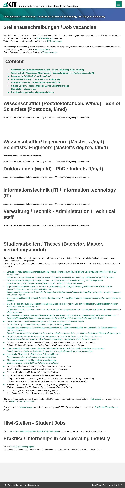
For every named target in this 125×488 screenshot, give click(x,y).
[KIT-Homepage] (10, 4)
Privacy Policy (102, 485)
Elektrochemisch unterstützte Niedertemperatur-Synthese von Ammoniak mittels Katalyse (45, 321)
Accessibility (113, 485)
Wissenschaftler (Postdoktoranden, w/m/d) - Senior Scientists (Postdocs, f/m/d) (47, 70)
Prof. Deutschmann (45, 38)
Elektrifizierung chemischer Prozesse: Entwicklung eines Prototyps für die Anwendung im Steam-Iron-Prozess (54, 336)
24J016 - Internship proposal (22, 447)
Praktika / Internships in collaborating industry (32, 92)
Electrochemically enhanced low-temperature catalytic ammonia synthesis (39, 324)
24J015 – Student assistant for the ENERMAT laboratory (34, 431)
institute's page (26, 407)
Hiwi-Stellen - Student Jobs (23, 89)
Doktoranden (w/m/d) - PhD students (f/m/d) (31, 76)
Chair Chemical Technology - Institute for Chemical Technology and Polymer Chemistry (49, 6)
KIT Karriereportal (54, 41)
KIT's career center (49, 52)
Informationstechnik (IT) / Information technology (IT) (35, 79)
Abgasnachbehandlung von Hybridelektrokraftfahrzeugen (31, 360)
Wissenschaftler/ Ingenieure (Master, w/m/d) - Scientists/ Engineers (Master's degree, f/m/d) (52, 73)
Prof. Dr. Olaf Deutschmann (23, 402)
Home (94, 485)
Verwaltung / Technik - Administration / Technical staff (35, 83)
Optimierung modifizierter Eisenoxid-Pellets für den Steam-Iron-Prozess (38, 298)
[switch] (108, 4)
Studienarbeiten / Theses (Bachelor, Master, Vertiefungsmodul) (40, 86)
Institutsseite (96, 399)
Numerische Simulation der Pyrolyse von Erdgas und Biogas (33, 354)
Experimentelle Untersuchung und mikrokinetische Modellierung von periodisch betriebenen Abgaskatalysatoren (55, 348)
